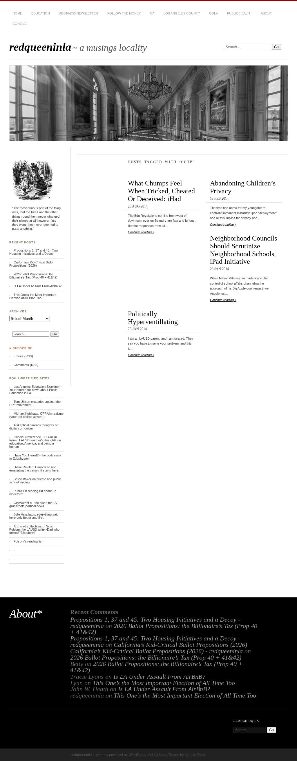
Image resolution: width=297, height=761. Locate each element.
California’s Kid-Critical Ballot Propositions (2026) (31, 264)
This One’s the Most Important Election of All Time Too (32, 296)
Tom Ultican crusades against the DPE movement (35, 403)
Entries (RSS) (23, 356)
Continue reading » (141, 232)
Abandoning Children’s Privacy (243, 187)
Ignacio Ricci (195, 755)
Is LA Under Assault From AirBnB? (37, 286)
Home (17, 13)
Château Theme (166, 755)
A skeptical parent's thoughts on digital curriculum (33, 426)
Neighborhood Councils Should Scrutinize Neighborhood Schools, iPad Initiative (243, 249)
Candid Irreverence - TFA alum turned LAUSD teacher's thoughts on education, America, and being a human (35, 441)
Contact (20, 24)
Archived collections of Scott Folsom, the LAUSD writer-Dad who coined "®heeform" (34, 529)
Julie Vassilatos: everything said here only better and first (33, 516)
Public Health (239, 13)
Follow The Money (124, 13)
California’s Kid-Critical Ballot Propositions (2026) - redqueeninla (156, 651)
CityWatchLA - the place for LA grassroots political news (32, 504)
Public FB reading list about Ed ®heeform (32, 492)
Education (40, 13)
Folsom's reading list (28, 541)
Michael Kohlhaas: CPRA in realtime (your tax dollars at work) (36, 415)
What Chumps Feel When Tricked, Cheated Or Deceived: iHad (161, 191)
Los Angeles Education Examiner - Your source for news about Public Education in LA (35, 390)
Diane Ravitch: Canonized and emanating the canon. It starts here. (34, 468)
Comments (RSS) (26, 365)
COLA (213, 13)
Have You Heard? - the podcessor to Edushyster (35, 457)
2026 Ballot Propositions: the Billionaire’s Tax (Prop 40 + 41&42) (33, 275)
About (266, 13)
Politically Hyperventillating (153, 317)
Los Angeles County (182, 13)
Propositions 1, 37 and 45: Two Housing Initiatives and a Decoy (33, 252)
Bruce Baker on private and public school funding (35, 480)
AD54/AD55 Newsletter (78, 13)
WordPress (137, 755)
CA (152, 13)
